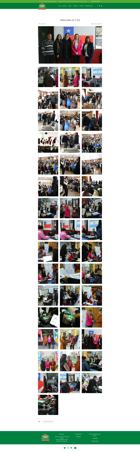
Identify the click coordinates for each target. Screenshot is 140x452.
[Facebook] (98, 6)
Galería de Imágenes (97, 23)
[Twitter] (100, 6)
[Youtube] (75, 448)
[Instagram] (101, 6)
